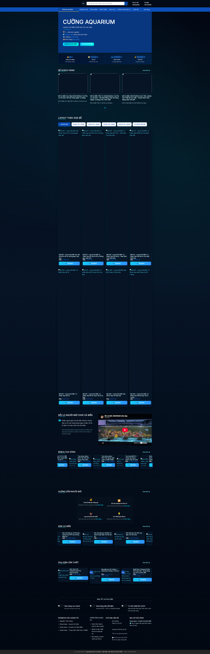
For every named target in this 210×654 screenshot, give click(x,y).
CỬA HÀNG (93, 9)
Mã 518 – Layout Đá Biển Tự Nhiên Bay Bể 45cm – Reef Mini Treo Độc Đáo (116, 256)
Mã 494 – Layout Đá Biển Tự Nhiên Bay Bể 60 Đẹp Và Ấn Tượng (139, 395)
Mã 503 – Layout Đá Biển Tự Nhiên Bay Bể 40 (68, 394)
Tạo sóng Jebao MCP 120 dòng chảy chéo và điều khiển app (101, 458)
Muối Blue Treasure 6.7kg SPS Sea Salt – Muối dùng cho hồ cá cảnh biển (141, 571)
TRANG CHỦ (84, 9)
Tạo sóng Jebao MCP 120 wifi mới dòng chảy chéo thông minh (77, 458)
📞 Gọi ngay (69, 263)
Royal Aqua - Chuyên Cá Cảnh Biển (71, 627)
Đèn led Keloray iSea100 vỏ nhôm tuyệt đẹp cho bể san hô (91, 534)
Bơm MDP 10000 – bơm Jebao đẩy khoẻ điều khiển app (149, 457)
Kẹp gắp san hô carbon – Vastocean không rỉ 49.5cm (110, 570)
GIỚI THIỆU (103, 9)
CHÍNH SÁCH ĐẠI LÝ (124, 9)
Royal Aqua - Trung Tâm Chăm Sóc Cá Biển (74, 630)
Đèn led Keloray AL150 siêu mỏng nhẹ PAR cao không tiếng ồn (59, 534)
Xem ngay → (127, 506)
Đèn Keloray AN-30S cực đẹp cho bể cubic (123, 533)
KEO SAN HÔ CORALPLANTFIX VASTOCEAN (75, 571)
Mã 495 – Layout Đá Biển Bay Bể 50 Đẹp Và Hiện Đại (115, 394)
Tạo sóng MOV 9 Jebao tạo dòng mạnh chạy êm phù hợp (125, 458)
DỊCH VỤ (112, 9)
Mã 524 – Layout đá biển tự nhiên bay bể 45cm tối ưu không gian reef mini (93, 256)
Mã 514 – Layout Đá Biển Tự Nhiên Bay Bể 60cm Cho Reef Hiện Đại (139, 256)
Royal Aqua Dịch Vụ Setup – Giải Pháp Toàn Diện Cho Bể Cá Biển (104, 651)
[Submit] (126, 3)
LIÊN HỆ (135, 9)
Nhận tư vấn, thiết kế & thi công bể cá (97, 631)
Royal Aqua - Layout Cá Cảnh (69, 624)
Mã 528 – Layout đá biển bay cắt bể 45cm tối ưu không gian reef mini (69, 256)
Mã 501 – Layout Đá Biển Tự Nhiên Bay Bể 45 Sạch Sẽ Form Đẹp (93, 395)
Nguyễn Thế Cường (66, 621)
